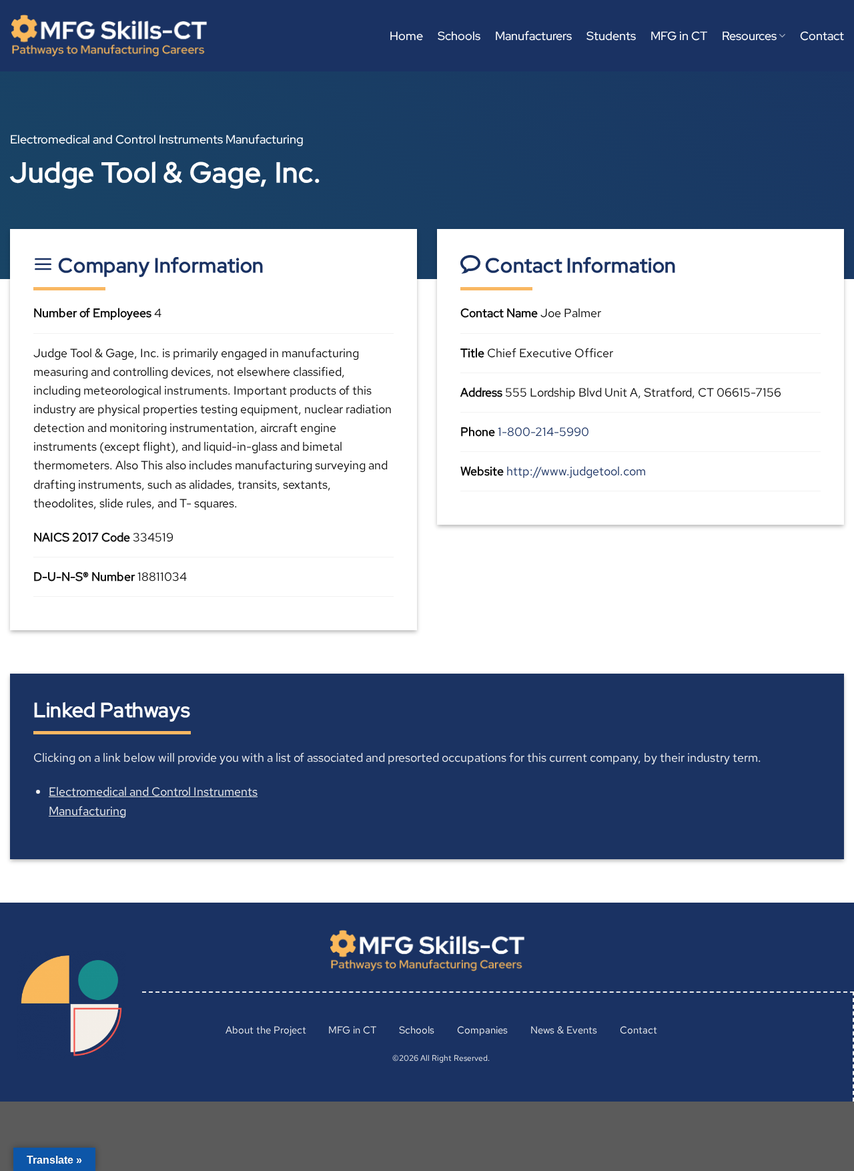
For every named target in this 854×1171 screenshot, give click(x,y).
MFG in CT (679, 35)
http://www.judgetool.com (576, 471)
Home (406, 35)
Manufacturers (533, 35)
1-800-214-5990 (543, 431)
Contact (822, 35)
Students (611, 35)
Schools (459, 35)
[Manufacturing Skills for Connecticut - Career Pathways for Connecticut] (108, 35)
